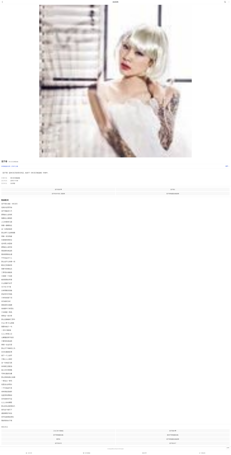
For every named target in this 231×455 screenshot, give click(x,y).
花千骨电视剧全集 (58, 435)
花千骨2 (172, 189)
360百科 (115, 2)
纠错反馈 (203, 453)
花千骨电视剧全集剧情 (172, 193)
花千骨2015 (58, 443)
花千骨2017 (172, 443)
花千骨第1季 (58, 189)
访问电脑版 (87, 453)
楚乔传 (58, 439)
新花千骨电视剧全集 (172, 435)
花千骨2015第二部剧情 (58, 193)
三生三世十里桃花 (58, 431)
